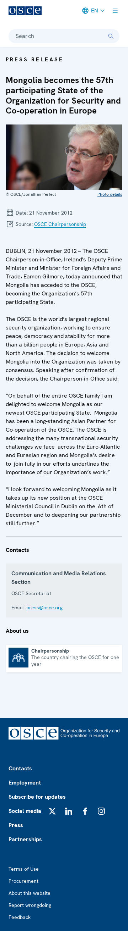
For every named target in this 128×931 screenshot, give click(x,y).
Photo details (109, 194)
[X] (52, 811)
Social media (25, 811)
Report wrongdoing (30, 905)
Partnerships (25, 839)
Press (16, 825)
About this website (29, 893)
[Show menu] (115, 11)
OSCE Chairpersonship (60, 224)
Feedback (20, 917)
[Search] (111, 36)
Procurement (23, 881)
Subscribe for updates (37, 796)
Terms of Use (24, 869)
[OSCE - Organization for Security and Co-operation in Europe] (25, 10)
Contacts (20, 768)
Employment (25, 782)
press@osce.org (44, 607)
